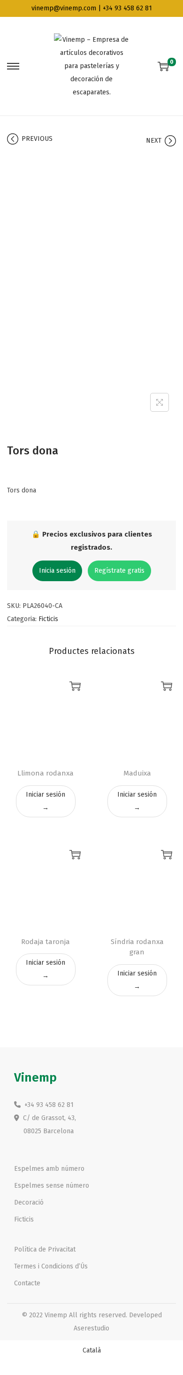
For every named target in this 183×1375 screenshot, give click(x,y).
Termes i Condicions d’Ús (51, 1266)
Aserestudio (91, 1328)
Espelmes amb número (49, 1169)
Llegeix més (75, 685)
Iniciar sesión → (45, 801)
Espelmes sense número (51, 1186)
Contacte (27, 1283)
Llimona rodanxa (45, 773)
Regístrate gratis (119, 571)
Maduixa (137, 773)
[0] (163, 66)
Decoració (29, 1202)
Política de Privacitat (45, 1249)
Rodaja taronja (45, 941)
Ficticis (48, 619)
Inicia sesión (57, 571)
